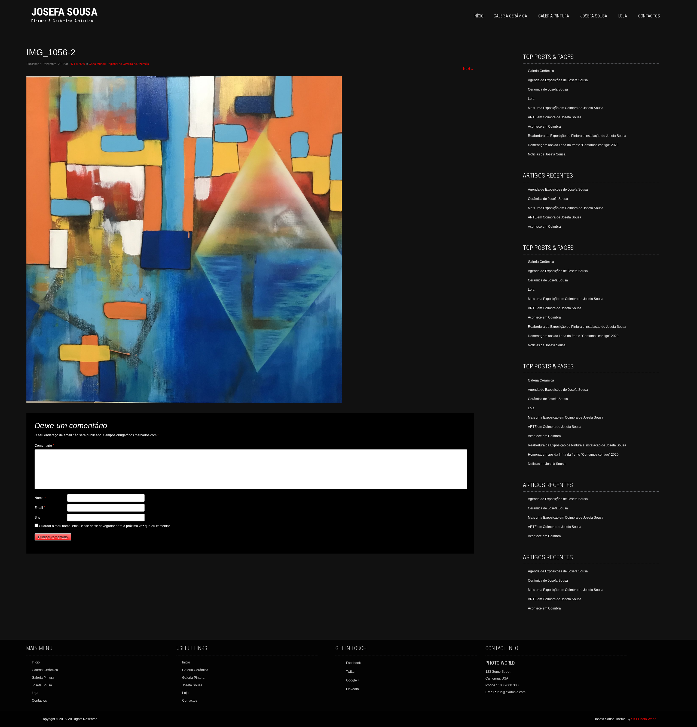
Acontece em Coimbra (544, 126)
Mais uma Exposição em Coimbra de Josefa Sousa (565, 108)
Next (468, 69)
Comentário (44, 445)
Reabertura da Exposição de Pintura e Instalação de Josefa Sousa (577, 136)
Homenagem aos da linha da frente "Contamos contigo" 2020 (573, 145)
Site (37, 517)
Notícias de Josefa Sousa (546, 154)
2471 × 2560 (77, 63)
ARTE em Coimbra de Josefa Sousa (554, 117)
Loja (622, 16)
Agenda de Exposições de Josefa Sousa (558, 80)
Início (479, 16)
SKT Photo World (643, 719)
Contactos (649, 16)
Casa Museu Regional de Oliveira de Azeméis (119, 63)
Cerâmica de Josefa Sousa (548, 89)
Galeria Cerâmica (510, 16)
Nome (40, 498)
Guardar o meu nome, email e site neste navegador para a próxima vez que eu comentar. (104, 526)
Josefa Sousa (64, 11)
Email (40, 508)
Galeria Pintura (553, 16)
